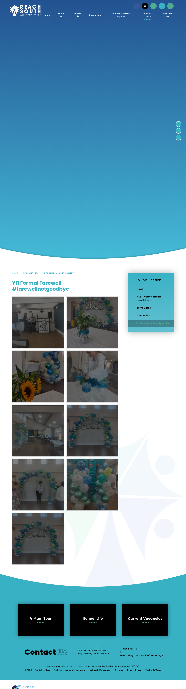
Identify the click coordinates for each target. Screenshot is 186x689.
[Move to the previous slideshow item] (178, 131)
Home (15, 273)
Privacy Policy (134, 670)
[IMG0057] (38, 430)
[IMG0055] (38, 484)
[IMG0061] (38, 322)
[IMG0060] (92, 322)
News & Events (31, 273)
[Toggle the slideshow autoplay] (178, 137)
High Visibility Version (99, 670)
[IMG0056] (38, 538)
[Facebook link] (136, 6)
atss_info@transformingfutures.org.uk (142, 655)
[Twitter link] (145, 6)
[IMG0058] (92, 376)
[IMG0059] (38, 376)
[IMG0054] (92, 484)
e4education (78, 670)
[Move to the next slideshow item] (178, 124)
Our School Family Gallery (59, 273)
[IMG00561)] (92, 430)
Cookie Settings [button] (153, 670)
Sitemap (119, 670)
